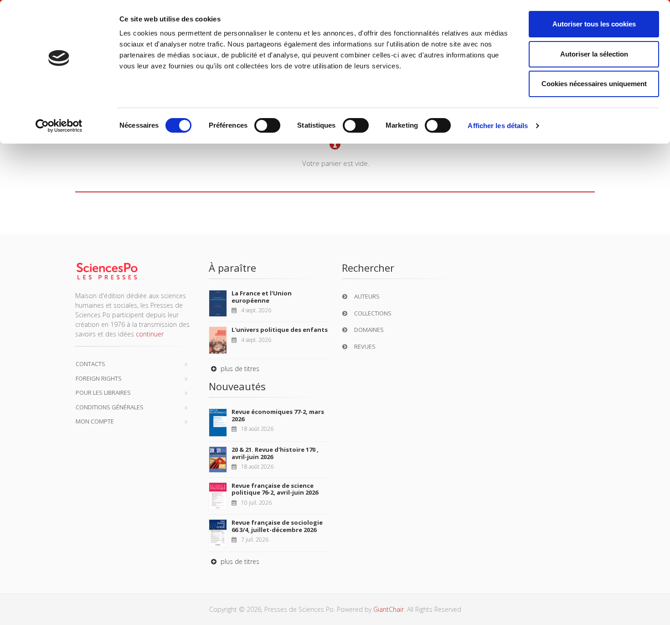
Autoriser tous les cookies (594, 24)
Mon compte (95, 421)
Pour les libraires (103, 392)
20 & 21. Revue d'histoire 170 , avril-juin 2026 (275, 453)
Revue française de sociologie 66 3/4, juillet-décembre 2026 (277, 526)
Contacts (90, 364)
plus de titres (239, 368)
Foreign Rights (99, 378)
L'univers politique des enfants (280, 329)
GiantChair (388, 609)
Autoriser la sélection (594, 54)
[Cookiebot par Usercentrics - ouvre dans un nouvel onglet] (59, 126)
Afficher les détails (498, 125)
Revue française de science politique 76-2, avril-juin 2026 (275, 489)
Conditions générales (110, 407)
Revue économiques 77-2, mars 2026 (278, 415)
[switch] (267, 125)
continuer (150, 334)
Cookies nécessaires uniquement (594, 84)
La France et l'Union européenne (262, 297)
